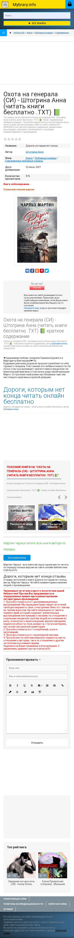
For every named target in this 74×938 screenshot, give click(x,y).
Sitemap (8, 909)
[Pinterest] (42, 271)
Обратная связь (57, 904)
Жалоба (37, 288)
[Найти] (67, 15)
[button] (10, 685)
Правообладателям (15, 899)
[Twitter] (47, 271)
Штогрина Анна (35, 152)
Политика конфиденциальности (23, 904)
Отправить (37, 742)
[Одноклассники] (37, 271)
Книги (29, 158)
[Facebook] (32, 271)
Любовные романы (45, 158)
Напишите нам (31, 308)
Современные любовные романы (24, 160)
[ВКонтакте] (27, 271)
